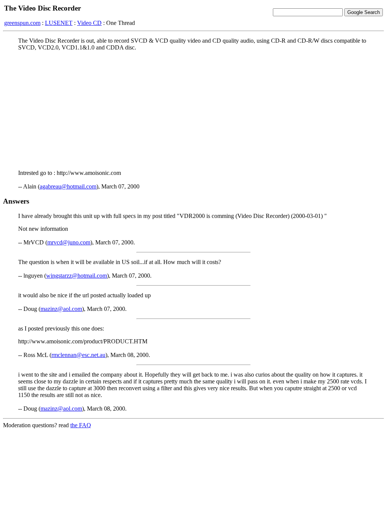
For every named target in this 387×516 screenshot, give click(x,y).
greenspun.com (22, 23)
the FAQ (80, 425)
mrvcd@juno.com (68, 242)
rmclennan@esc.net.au (78, 355)
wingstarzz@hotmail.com (76, 275)
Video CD (89, 23)
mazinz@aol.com (61, 309)
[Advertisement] (193, 110)
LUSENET (59, 23)
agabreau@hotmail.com (68, 186)
